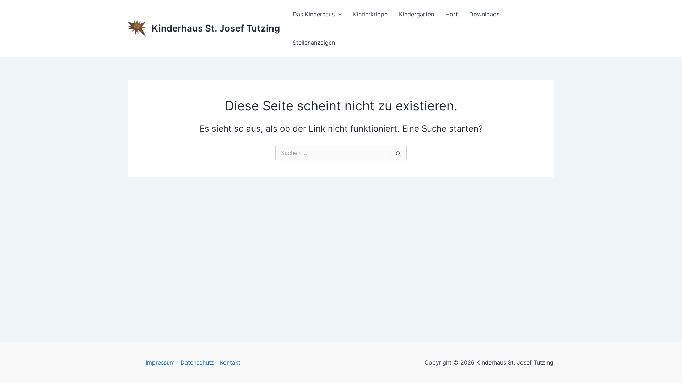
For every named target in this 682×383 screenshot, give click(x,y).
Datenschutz (197, 362)
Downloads (484, 14)
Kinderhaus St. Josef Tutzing (216, 28)
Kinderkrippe (370, 14)
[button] (338, 14)
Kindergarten (416, 14)
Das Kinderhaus (314, 14)
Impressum (160, 362)
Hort (451, 14)
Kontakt (230, 362)
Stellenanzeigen (314, 42)
